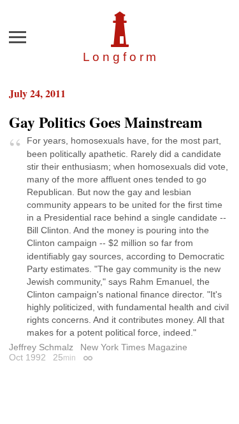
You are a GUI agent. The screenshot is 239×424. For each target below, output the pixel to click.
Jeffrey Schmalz (41, 347)
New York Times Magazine (133, 347)
